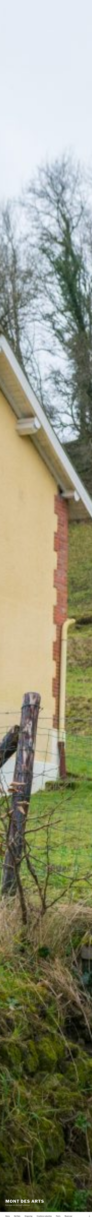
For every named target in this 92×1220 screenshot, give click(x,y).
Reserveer (68, 1216)
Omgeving (28, 1216)
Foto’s (58, 1216)
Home (7, 1216)
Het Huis (17, 1216)
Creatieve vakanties (44, 1216)
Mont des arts (24, 1201)
